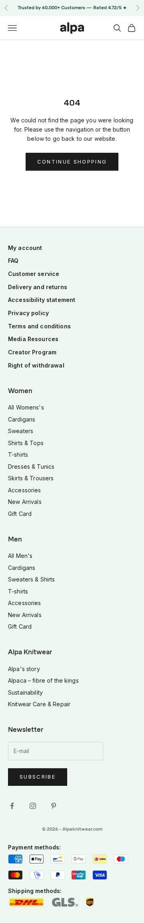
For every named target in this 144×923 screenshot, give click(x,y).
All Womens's (26, 407)
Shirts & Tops (26, 443)
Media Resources (33, 339)
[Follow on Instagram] (33, 806)
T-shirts (18, 454)
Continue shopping (72, 161)
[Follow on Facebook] (12, 806)
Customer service (33, 273)
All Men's (20, 555)
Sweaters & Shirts (31, 579)
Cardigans (21, 419)
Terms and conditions (39, 326)
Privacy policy (28, 313)
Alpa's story (24, 668)
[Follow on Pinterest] (54, 806)
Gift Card (20, 513)
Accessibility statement (41, 299)
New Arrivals (25, 501)
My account (25, 247)
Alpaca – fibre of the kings (43, 680)
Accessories (24, 490)
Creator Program (32, 352)
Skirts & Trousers (31, 478)
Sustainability (25, 692)
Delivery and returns (37, 287)
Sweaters (20, 431)
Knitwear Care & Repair (39, 704)
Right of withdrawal (36, 365)
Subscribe (38, 776)
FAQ (13, 260)
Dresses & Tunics (31, 466)
